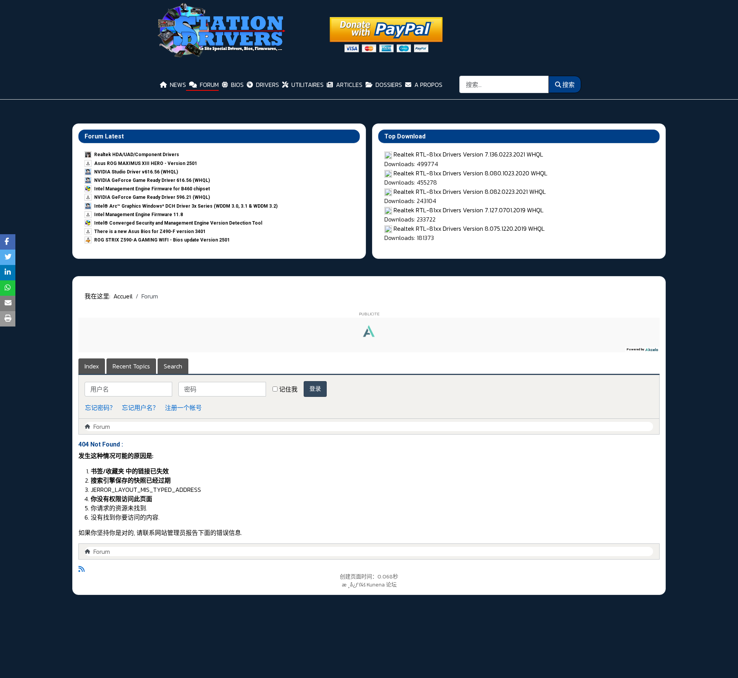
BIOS (237, 84)
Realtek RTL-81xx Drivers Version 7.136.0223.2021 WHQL (468, 154)
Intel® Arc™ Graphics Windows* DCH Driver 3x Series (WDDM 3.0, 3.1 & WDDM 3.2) (186, 206)
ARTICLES (349, 84)
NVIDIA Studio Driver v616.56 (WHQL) (136, 172)
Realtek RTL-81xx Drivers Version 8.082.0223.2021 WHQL (470, 191)
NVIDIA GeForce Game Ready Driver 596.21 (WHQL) (152, 197)
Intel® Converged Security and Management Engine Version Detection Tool (178, 223)
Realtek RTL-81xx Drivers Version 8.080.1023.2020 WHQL (470, 173)
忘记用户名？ (140, 407)
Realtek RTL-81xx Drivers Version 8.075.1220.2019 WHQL (469, 228)
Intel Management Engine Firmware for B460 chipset (152, 189)
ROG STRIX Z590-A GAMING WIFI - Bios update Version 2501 (162, 240)
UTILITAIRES (307, 84)
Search (173, 366)
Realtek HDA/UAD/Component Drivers (136, 154)
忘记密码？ (100, 407)
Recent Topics (131, 366)
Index (92, 366)
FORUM (209, 84)
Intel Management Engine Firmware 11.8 (138, 214)
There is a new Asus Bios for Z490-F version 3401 (150, 231)
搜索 (568, 84)
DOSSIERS (389, 84)
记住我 (288, 389)
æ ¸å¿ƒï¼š (354, 585)
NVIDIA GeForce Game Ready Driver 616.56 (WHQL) (152, 180)
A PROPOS (428, 84)
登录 (315, 388)
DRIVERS (267, 84)
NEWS (178, 84)
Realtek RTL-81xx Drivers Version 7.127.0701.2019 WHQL (469, 210)
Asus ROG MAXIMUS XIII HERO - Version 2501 (145, 163)
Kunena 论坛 (382, 585)
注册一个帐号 (183, 407)
